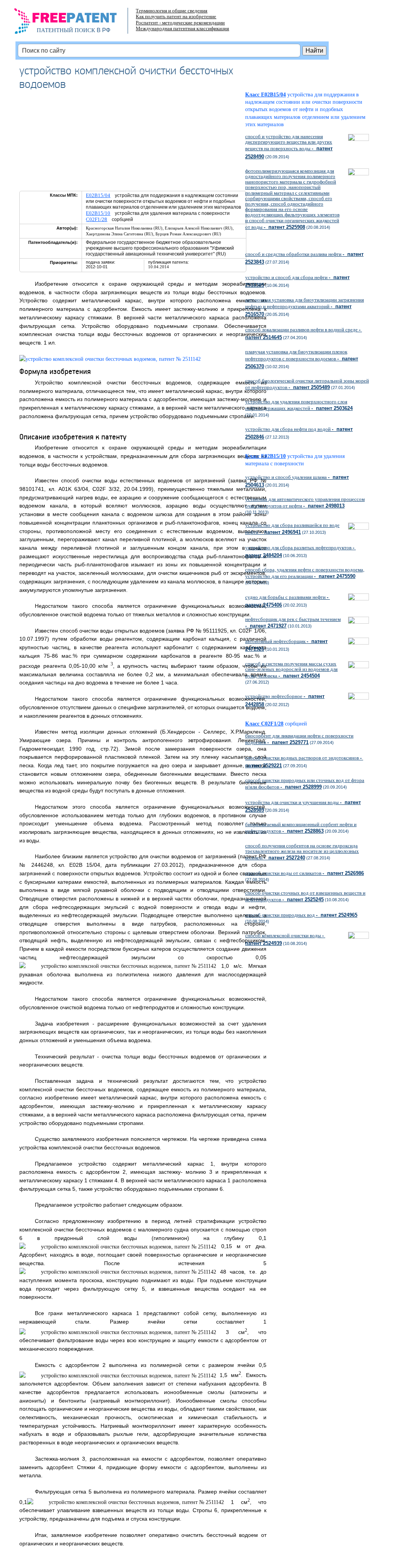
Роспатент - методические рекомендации (180, 23)
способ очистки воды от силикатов (304, 873)
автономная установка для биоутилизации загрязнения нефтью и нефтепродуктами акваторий (304, 307)
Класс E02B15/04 (265, 95)
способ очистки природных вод (301, 915)
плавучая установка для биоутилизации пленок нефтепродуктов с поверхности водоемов (301, 359)
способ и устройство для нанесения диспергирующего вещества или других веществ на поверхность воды (289, 146)
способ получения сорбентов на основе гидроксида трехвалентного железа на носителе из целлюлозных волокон (302, 852)
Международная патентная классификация (182, 28)
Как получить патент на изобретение (176, 16)
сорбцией (296, 724)
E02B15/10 (98, 213)
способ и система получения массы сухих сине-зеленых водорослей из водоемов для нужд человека (291, 670)
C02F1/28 (96, 219)
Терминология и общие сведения (171, 11)
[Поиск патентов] (73, 23)
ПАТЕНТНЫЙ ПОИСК (66, 30)
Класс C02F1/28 (264, 724)
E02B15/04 (98, 195)
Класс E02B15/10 (265, 456)
